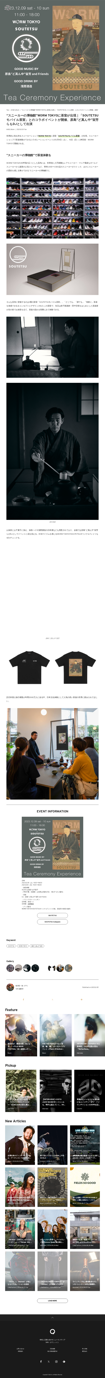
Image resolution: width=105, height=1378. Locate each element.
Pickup (10, 1065)
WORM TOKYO (23, 946)
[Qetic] (7, 7)
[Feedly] (64, 1361)
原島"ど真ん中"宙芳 (37, 946)
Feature (11, 1010)
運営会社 (84, 1351)
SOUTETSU (52, 915)
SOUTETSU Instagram (52, 922)
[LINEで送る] (81, 999)
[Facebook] (41, 1361)
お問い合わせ (20, 1348)
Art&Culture (15, 110)
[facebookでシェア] (23, 999)
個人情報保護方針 (52, 1351)
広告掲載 (52, 1348)
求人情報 (84, 1348)
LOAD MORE (52, 1301)
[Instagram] (56, 1361)
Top (7, 110)
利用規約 (20, 1351)
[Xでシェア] (52, 999)
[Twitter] (48, 1361)
